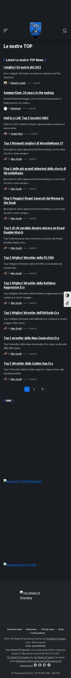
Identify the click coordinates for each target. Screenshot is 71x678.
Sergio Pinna (17, 133)
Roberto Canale (18, 83)
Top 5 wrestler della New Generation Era (31, 338)
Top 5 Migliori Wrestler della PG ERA (29, 258)
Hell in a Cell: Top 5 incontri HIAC (26, 118)
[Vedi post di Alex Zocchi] (5, 159)
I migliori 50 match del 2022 (22, 67)
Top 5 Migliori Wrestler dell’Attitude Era (31, 313)
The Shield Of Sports (56, 638)
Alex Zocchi (16, 159)
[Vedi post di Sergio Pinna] (5, 134)
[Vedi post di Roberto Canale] (5, 83)
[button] (7, 30)
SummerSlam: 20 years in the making (29, 93)
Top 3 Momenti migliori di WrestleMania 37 (33, 143)
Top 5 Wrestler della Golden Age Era (28, 363)
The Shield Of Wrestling (18, 657)
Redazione (16, 108)
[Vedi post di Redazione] (5, 108)
